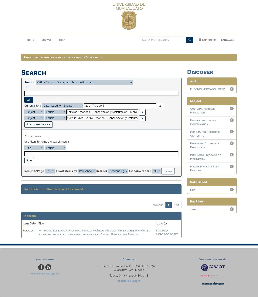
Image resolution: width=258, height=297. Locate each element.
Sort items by (67, 171)
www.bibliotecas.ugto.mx (44, 273)
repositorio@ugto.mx (129, 280)
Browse (46, 39)
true (193, 209)
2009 (192, 189)
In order (101, 171)
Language (227, 39)
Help (62, 39)
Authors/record (140, 171)
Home (30, 39)
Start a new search (38, 124)
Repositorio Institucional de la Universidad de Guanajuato (62, 57)
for (26, 87)
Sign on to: (208, 39)
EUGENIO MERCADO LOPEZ (207, 89)
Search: (29, 82)
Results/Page (34, 171)
